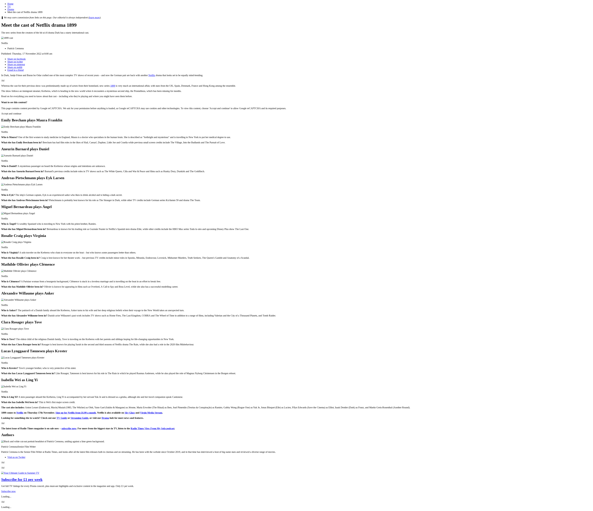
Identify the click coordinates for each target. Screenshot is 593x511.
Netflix (151, 75)
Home (10, 3)
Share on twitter (15, 61)
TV (9, 6)
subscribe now (68, 428)
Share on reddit (14, 67)
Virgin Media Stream (151, 412)
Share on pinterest (16, 64)
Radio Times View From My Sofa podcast (152, 428)
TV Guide (62, 418)
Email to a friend (15, 70)
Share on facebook (16, 59)
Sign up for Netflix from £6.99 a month (75, 412)
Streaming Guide (79, 418)
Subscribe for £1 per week (21, 479)
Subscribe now (8, 491)
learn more (94, 17)
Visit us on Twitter (16, 457)
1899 (112, 85)
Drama (10, 9)
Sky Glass (130, 412)
